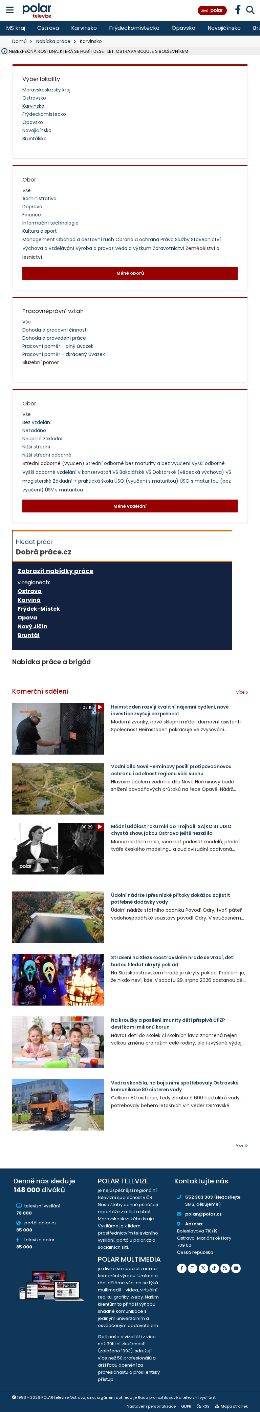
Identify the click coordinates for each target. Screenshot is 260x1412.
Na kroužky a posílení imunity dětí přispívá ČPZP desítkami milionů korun (168, 1023)
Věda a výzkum (134, 248)
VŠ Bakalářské (129, 472)
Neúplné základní (42, 438)
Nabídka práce (53, 41)
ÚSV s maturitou (64, 489)
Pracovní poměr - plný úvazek (57, 346)
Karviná (29, 600)
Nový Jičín (32, 627)
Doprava (32, 206)
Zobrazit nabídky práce (55, 571)
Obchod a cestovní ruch (85, 239)
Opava (27, 618)
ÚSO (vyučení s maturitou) (147, 481)
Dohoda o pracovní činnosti (55, 329)
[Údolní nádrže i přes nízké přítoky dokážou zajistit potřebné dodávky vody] (58, 917)
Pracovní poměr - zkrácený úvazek (63, 354)
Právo (167, 239)
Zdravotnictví (169, 248)
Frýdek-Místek (39, 609)
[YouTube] (236, 1268)
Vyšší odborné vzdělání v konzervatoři (67, 472)
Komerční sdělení (40, 691)
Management (39, 239)
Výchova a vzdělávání (48, 248)
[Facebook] (182, 1268)
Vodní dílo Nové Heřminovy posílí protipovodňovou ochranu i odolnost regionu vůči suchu (171, 770)
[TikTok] (214, 1268)
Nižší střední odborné (46, 454)
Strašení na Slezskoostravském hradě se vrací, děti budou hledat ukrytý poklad (173, 961)
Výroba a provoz (95, 248)
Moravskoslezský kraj (46, 89)
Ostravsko (34, 97)
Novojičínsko (224, 28)
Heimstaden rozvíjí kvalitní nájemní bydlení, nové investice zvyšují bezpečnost (170, 710)
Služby (183, 239)
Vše (26, 190)
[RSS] (225, 1268)
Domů (19, 41)
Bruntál (29, 635)
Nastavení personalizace (151, 1406)
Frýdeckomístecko (134, 28)
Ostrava (48, 28)
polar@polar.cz (203, 1214)
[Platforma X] (203, 1268)
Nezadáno (34, 430)
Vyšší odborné (208, 463)
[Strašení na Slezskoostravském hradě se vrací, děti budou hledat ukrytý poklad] (58, 980)
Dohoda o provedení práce (54, 338)
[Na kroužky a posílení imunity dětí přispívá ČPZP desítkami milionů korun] (58, 1042)
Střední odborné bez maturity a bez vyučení (139, 463)
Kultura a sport (39, 231)
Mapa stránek (234, 1406)
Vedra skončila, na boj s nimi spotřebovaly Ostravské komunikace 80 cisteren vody (174, 1086)
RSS (206, 1406)
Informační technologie (50, 222)
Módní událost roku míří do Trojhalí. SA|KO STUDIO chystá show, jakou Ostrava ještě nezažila (171, 830)
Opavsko (183, 28)
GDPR (186, 1406)
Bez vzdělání (36, 422)
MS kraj (15, 28)
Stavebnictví (206, 239)
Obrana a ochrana (137, 239)
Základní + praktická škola (83, 481)
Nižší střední (36, 446)
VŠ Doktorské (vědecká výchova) (185, 472)
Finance (31, 214)
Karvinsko (84, 28)
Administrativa (39, 198)
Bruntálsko (34, 138)
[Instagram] (192, 1268)
